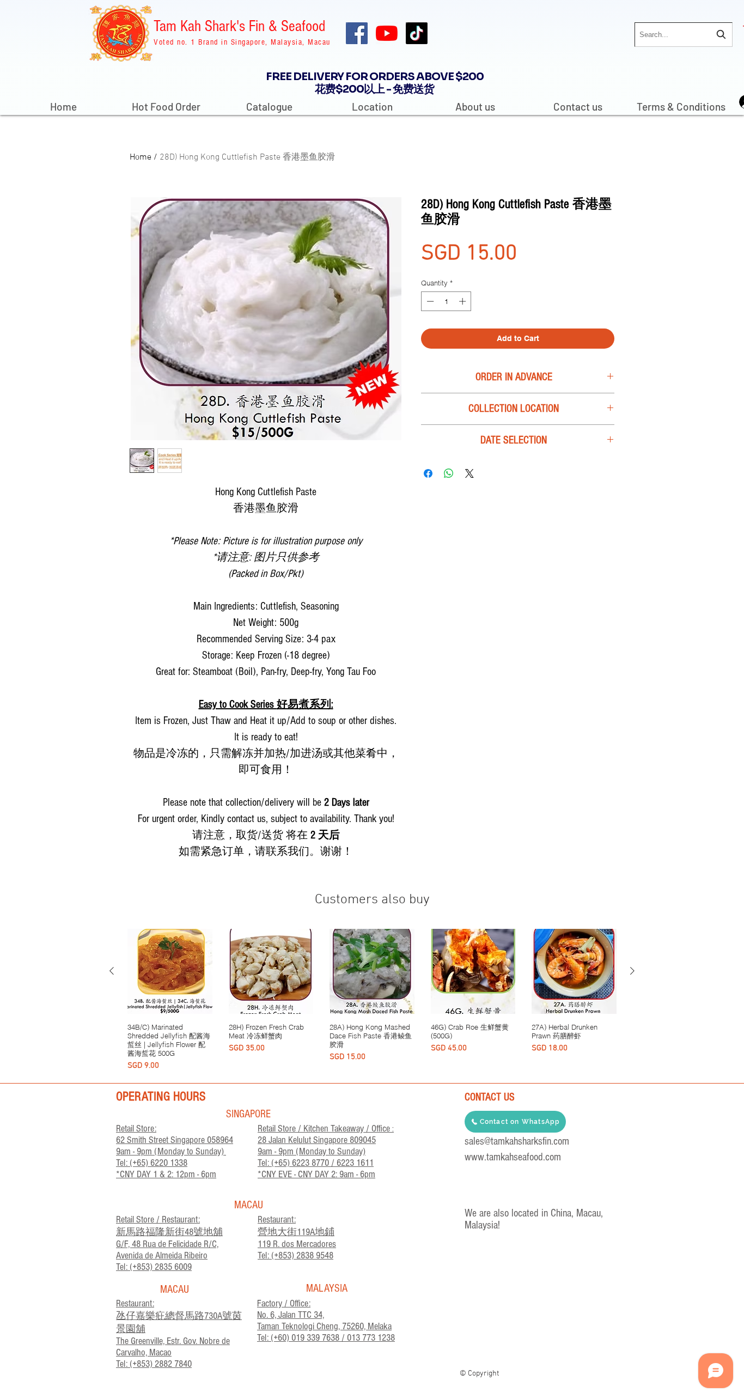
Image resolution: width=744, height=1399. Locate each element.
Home (140, 157)
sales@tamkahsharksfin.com (517, 1141)
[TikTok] (417, 33)
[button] (269, 101)
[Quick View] (169, 971)
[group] (372, 1000)
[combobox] (684, 34)
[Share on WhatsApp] (448, 473)
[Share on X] (469, 473)
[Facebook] (357, 33)
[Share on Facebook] (428, 473)
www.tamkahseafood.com (513, 1157)
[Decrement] (429, 301)
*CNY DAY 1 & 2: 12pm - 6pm (166, 1174)
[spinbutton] (446, 301)
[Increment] (463, 301)
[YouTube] (387, 33)
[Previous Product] (111, 970)
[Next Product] (632, 970)
